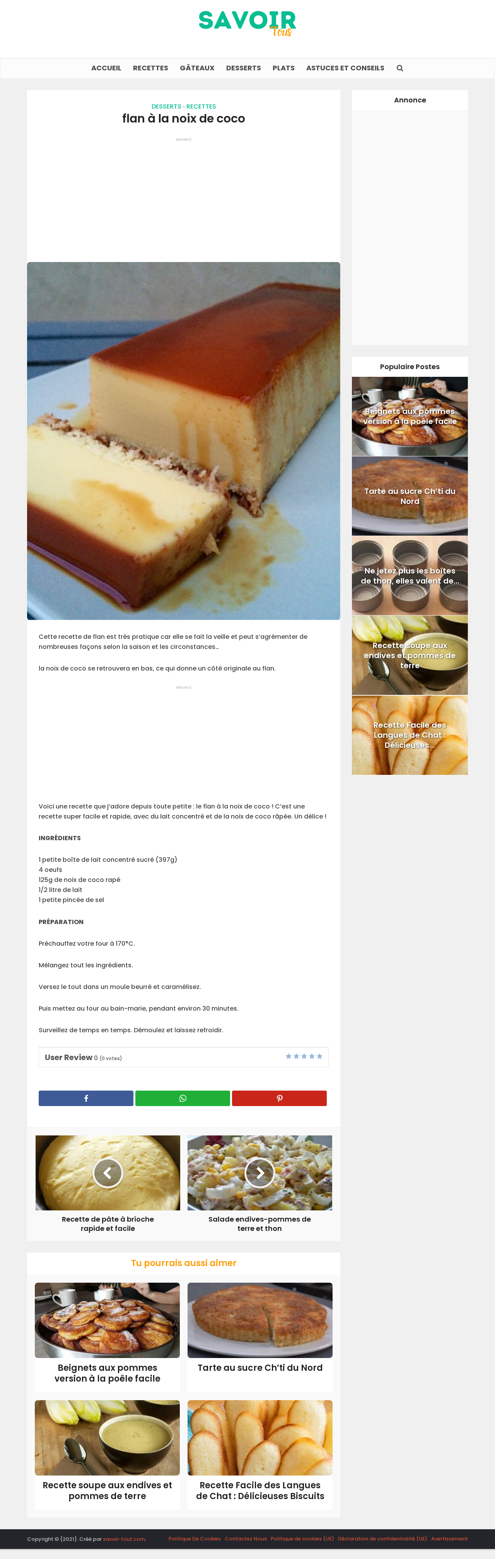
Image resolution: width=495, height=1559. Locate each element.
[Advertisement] (183, 196)
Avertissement (449, 1538)
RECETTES (150, 68)
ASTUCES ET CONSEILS (345, 68)
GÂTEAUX (197, 68)
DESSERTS (243, 68)
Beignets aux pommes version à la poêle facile (107, 1373)
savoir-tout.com (124, 1539)
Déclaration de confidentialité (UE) (382, 1538)
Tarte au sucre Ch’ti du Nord (260, 1368)
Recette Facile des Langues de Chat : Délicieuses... (410, 735)
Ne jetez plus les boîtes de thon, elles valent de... (410, 575)
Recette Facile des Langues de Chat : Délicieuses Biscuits (260, 1491)
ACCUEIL (106, 68)
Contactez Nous (246, 1538)
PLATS (284, 68)
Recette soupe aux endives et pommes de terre (107, 1491)
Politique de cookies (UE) (302, 1538)
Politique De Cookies (195, 1538)
